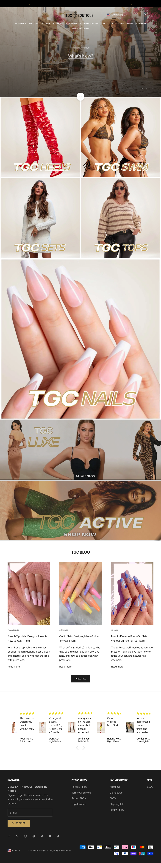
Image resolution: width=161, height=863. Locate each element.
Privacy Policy (79, 786)
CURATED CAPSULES (89, 23)
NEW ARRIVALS (20, 23)
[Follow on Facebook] (9, 836)
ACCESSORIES (118, 23)
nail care (114, 630)
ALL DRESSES (71, 23)
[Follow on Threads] (33, 836)
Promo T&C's (79, 798)
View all (80, 678)
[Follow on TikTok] (58, 836)
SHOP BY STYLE (36, 23)
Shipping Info (117, 804)
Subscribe (18, 823)
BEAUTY (104, 23)
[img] (30, 713)
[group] (80, 450)
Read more (14, 666)
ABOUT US (76, 28)
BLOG (86, 28)
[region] (80, 52)
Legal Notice (79, 804)
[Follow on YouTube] (50, 836)
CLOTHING (57, 23)
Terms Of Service (81, 792)
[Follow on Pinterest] (41, 836)
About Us (115, 786)
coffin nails (63, 630)
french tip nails (13, 630)
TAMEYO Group (64, 850)
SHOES (130, 23)
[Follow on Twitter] (17, 836)
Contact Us (116, 792)
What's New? (80, 55)
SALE (48, 23)
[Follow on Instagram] (25, 836)
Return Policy (117, 809)
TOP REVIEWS (141, 23)
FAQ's (113, 798)
